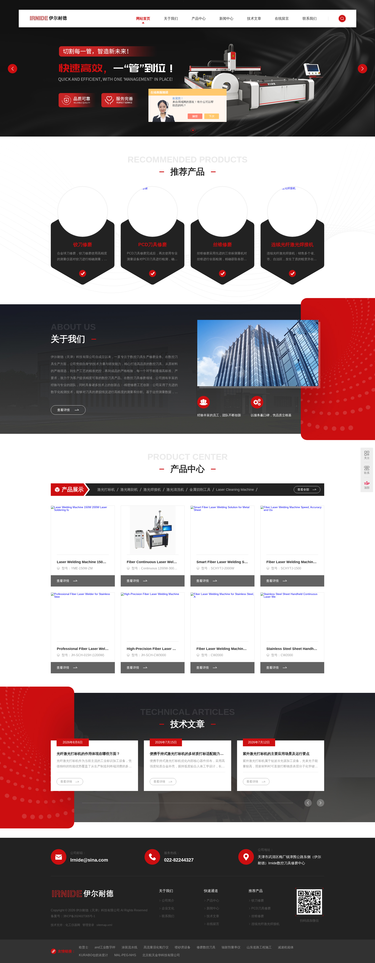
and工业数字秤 (105, 947)
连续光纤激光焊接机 (292, 244)
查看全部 (303, 489)
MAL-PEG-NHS (125, 955)
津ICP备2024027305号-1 (79, 916)
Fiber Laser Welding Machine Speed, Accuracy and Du (292, 562)
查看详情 (64, 410)
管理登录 (88, 925)
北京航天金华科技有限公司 (161, 955)
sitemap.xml (104, 925)
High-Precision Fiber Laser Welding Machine (153, 649)
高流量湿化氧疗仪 (156, 947)
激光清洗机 (175, 490)
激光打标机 (106, 490)
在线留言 (282, 18)
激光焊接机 (152, 490)
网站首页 (143, 18)
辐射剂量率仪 (231, 947)
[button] (182, 130)
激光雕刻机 (129, 490)
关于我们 (171, 18)
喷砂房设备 (182, 947)
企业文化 (168, 908)
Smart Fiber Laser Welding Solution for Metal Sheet (222, 562)
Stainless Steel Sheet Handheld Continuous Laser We (292, 649)
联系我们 (310, 18)
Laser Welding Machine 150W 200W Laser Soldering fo (83, 562)
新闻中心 (226, 18)
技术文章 (254, 18)
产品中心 (199, 18)
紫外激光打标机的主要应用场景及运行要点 (276, 754)
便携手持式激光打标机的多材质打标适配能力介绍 (187, 754)
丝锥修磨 (222, 244)
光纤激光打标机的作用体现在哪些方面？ (88, 754)
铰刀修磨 (82, 244)
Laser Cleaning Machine (235, 490)
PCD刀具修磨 (152, 244)
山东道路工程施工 (259, 947)
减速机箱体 (286, 947)
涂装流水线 (129, 947)
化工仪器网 (72, 925)
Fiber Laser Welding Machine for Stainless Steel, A (222, 649)
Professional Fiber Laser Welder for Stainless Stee (83, 649)
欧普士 (83, 947)
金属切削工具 (200, 490)
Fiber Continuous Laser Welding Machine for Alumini (153, 562)
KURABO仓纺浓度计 (93, 955)
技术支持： (58, 925)
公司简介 (168, 900)
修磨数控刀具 (206, 947)
